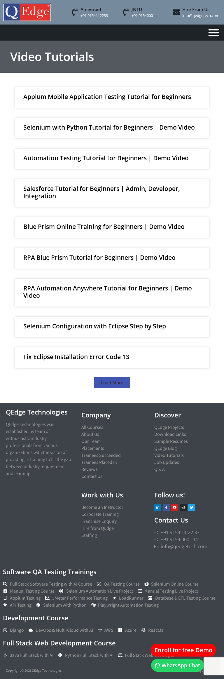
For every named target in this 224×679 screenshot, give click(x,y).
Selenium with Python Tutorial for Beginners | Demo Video (109, 127)
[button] (112, 382)
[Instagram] (183, 507)
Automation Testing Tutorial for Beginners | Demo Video (106, 158)
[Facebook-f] (166, 507)
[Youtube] (174, 507)
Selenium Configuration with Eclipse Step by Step (94, 326)
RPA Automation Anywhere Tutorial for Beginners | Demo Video (107, 292)
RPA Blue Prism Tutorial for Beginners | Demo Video (99, 257)
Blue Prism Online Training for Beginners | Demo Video (104, 226)
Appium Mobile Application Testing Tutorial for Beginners (107, 97)
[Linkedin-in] (157, 507)
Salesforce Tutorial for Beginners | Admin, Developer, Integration (101, 192)
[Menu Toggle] (214, 32)
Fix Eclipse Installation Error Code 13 (76, 357)
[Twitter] (191, 507)
